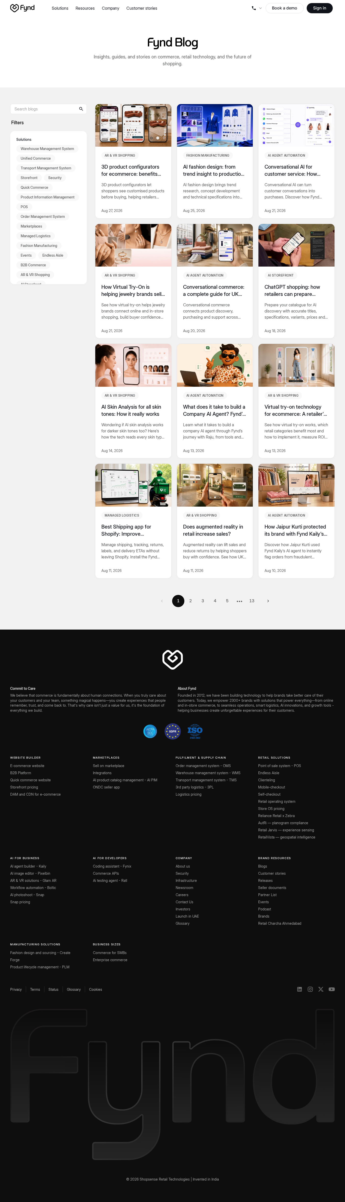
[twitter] (321, 989)
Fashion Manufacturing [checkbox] (39, 245)
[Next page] (268, 601)
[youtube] (332, 989)
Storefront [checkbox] (29, 178)
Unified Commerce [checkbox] (36, 158)
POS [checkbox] (24, 207)
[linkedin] (299, 989)
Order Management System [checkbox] (43, 216)
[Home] (22, 8)
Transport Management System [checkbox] (46, 168)
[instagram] (310, 989)
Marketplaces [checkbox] (31, 226)
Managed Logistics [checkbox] (36, 236)
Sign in (319, 7)
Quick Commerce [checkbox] (34, 187)
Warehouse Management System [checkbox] (47, 148)
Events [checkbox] (26, 255)
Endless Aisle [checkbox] (52, 255)
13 (251, 600)
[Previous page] (162, 601)
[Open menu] (257, 8)
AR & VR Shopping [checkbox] (35, 274)
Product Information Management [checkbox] (48, 197)
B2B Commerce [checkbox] (33, 265)
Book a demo (284, 7)
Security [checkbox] (55, 178)
